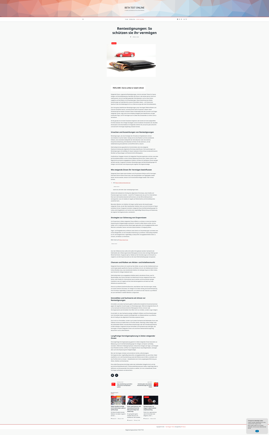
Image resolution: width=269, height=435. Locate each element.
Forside (126, 19)
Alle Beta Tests (132, 19)
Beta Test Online (134, 7)
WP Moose (183, 426)
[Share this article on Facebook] (112, 375)
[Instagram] (181, 19)
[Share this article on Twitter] (116, 375)
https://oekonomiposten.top (122, 183)
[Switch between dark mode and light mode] (184, 19)
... (115, 415)
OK (257, 431)
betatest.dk (114, 418)
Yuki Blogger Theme (170, 426)
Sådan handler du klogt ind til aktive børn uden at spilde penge (118, 408)
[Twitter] (179, 19)
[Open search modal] (186, 19)
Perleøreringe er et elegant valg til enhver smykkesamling (150, 408)
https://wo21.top (123, 240)
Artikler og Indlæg (140, 19)
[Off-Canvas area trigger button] (83, 19)
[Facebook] (177, 19)
